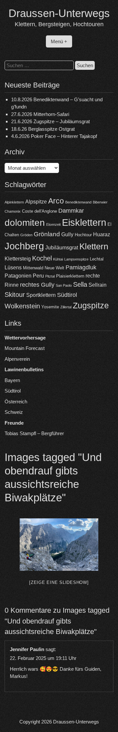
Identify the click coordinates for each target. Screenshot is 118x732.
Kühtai (58, 259)
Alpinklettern (14, 202)
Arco (56, 201)
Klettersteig (18, 258)
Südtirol (67, 295)
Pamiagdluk (81, 267)
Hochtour (83, 234)
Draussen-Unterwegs (59, 13)
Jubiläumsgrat (61, 247)
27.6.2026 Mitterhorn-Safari (40, 114)
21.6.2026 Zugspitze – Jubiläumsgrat (50, 121)
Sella (80, 284)
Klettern (93, 246)
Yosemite (50, 306)
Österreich (16, 401)
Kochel (42, 258)
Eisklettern (84, 222)
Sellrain (97, 285)
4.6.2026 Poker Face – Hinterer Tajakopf (54, 136)
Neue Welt (54, 267)
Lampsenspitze (76, 259)
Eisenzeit (53, 224)
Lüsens (13, 267)
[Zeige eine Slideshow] (59, 582)
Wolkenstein (22, 306)
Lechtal (97, 259)
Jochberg (24, 246)
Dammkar (71, 210)
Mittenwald (33, 267)
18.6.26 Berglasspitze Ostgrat (43, 129)
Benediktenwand (78, 202)
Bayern (12, 380)
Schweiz (14, 412)
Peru (38, 276)
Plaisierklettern (70, 276)
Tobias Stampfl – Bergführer (34, 433)
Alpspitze (36, 201)
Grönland (47, 234)
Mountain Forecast (25, 348)
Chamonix (13, 211)
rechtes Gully (37, 284)
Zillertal (65, 307)
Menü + (59, 41)
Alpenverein (17, 359)
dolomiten (25, 223)
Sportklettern (41, 295)
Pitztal (50, 276)
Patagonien (18, 276)
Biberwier (100, 202)
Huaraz (101, 234)
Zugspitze (91, 305)
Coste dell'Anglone (39, 211)
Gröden (26, 235)
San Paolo (64, 285)
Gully (67, 234)
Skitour (15, 294)
